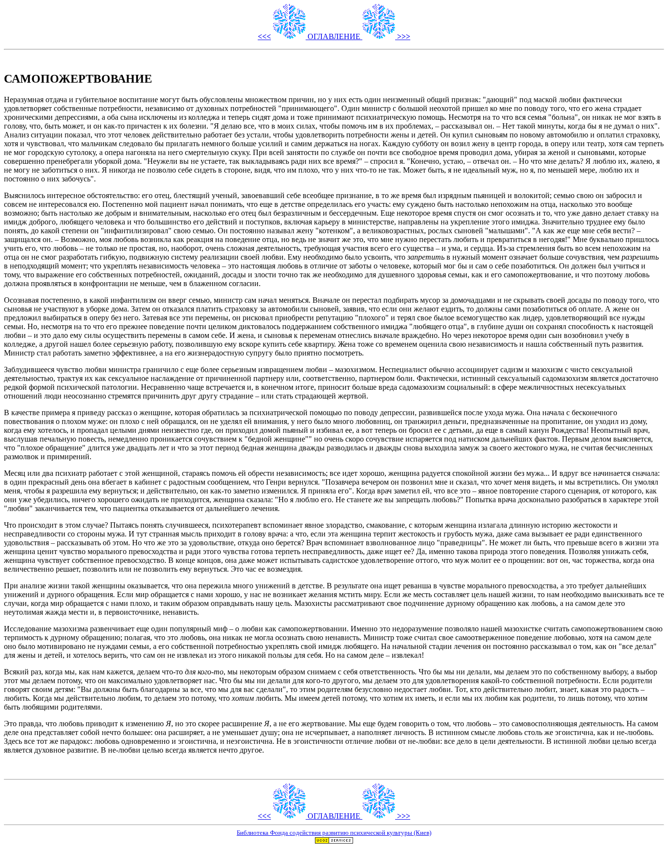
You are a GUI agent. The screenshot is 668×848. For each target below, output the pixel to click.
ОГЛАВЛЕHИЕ (334, 36)
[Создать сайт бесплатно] (334, 841)
